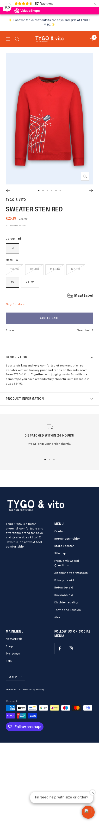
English (13, 677)
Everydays (13, 653)
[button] (88, 812)
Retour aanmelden (67, 538)
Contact (60, 531)
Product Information (25, 399)
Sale (9, 661)
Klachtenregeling (66, 602)
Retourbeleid (63, 587)
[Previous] (8, 190)
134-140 (55, 269)
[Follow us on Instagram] (70, 648)
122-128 (34, 269)
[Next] (91, 190)
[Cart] (90, 39)
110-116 (14, 269)
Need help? (85, 330)
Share (10, 330)
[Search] (17, 39)
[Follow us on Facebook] (59, 648)
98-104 (30, 282)
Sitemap (60, 553)
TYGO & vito (16, 200)
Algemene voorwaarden (71, 573)
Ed (12, 248)
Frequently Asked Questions (66, 563)
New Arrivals (14, 639)
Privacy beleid (64, 580)
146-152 (75, 269)
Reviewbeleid (63, 595)
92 (12, 282)
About (58, 617)
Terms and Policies (67, 610)
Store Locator (64, 546)
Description (16, 357)
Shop (9, 646)
